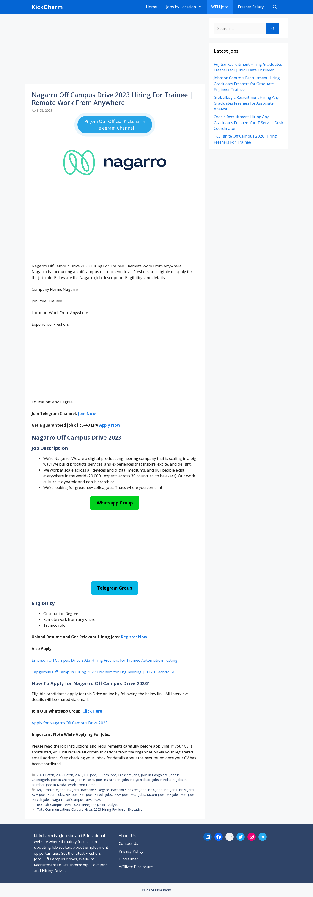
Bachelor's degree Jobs (128, 790)
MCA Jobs (137, 794)
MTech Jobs (41, 799)
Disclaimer (128, 859)
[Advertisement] (115, 50)
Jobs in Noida (56, 785)
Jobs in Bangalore (154, 775)
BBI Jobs (170, 790)
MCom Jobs (156, 794)
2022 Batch (64, 775)
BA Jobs (73, 790)
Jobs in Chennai (62, 780)
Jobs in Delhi (85, 780)
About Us (127, 835)
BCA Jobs (39, 794)
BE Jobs (71, 794)
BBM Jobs (186, 790)
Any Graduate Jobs (51, 790)
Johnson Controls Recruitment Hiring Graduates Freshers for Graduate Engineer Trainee (247, 83)
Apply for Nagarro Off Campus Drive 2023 (70, 722)
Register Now (134, 637)
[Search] (272, 28)
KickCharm (47, 7)
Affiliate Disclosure (136, 866)
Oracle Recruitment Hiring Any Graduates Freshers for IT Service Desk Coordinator (248, 122)
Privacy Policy (131, 851)
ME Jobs (172, 794)
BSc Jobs (86, 794)
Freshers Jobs (128, 775)
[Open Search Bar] (274, 7)
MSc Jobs (188, 794)
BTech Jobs (103, 794)
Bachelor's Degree (95, 790)
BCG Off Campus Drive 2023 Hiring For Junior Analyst (77, 804)
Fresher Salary (251, 6)
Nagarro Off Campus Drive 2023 (76, 799)
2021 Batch (45, 775)
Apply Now (109, 425)
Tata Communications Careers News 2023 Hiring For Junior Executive (89, 809)
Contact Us (128, 843)
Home (151, 6)
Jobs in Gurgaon (108, 780)
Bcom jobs (55, 794)
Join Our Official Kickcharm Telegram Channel (117, 124)
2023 (78, 775)
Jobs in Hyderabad (136, 780)
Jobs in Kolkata (163, 780)
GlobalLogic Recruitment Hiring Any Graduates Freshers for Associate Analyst (246, 103)
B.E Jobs (90, 775)
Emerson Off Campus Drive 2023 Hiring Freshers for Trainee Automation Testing (104, 660)
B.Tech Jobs (107, 775)
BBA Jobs (155, 790)
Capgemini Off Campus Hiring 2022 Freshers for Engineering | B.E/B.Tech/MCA (103, 672)
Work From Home (81, 785)
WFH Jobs (220, 6)
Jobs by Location (181, 6)
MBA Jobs (121, 794)
